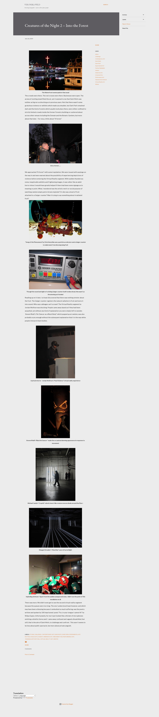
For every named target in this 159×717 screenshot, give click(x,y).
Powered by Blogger (67, 704)
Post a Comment (29, 654)
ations (96, 54)
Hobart (97, 70)
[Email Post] (26, 642)
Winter (97, 84)
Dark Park (97, 63)
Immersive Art (98, 72)
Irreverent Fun (99, 75)
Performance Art (99, 77)
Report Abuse (126, 24)
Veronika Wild (32, 4)
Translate (29, 698)
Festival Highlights (100, 68)
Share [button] (97, 45)
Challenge (97, 56)
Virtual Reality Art (100, 82)
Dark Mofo (98, 61)
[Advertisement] (53, 671)
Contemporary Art (100, 59)
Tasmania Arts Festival (101, 79)
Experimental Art (99, 65)
